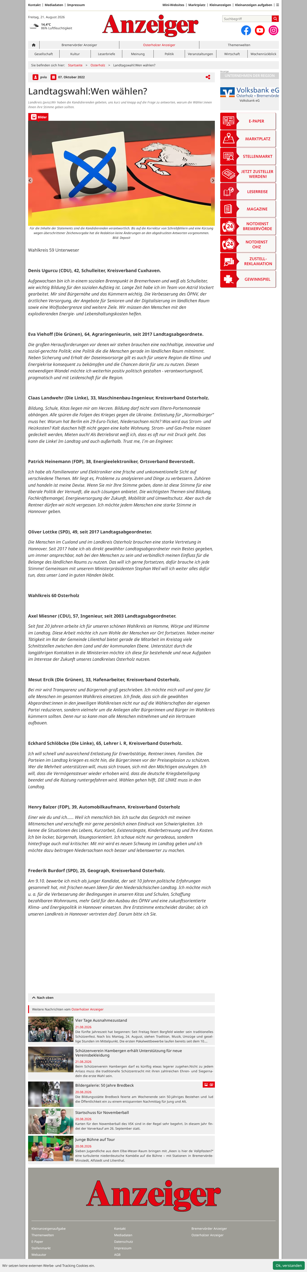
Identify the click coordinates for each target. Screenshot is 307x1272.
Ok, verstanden (289, 1265)
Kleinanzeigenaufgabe (48, 1228)
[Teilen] (207, 77)
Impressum (76, 5)
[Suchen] (275, 18)
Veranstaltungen (200, 54)
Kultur (75, 54)
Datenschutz (123, 1241)
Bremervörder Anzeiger (79, 45)
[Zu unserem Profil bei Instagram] (273, 30)
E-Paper (37, 1241)
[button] (277, 5)
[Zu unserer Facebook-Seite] (246, 30)
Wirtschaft (232, 54)
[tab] (38, 117)
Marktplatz (196, 5)
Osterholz (98, 65)
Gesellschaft (43, 54)
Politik (169, 54)
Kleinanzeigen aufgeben (253, 5)
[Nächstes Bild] (212, 180)
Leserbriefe (106, 54)
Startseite (75, 65)
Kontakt (34, 5)
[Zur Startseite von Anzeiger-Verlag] (150, 26)
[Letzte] (30, 180)
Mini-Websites (173, 5)
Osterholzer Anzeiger (159, 45)
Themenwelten (239, 45)
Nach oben (44, 997)
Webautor (38, 1254)
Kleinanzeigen (220, 5)
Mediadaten (54, 5)
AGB (117, 1254)
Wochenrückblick (263, 54)
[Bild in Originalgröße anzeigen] (121, 173)
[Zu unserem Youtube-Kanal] (260, 30)
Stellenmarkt (41, 1248)
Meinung (138, 54)
